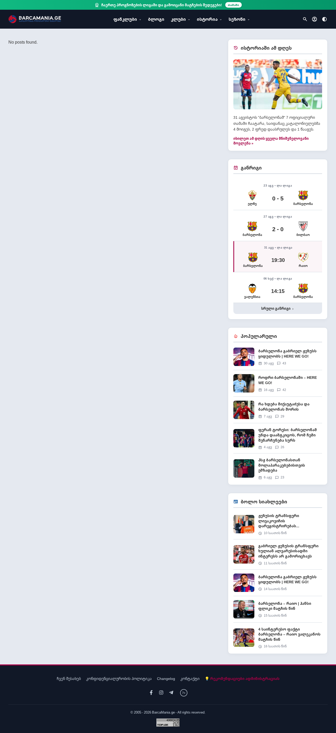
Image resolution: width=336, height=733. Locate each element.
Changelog (166, 678)
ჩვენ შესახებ (69, 678)
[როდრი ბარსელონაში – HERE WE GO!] (277, 385)
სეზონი (237, 19)
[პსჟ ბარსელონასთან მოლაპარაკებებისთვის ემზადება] (277, 468)
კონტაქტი (190, 678)
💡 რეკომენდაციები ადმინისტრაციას (242, 678)
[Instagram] (161, 692)
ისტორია (207, 19)
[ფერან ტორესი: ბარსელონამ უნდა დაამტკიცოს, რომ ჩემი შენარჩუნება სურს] (277, 440)
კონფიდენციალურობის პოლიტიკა (119, 678)
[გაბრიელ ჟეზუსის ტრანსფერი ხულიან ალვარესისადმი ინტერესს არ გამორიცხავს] (277, 556)
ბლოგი (156, 19)
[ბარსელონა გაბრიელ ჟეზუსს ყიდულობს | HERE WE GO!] (277, 359)
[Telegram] (171, 692)
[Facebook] (151, 692)
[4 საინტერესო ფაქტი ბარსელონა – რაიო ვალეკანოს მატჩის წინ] (277, 638)
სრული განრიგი (278, 308)
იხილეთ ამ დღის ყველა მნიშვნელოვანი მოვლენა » (271, 141)
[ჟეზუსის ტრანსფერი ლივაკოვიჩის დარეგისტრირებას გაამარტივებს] (277, 526)
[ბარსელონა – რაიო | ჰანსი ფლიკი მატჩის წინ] (277, 611)
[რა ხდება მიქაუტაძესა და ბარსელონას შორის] (277, 412)
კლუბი (178, 19)
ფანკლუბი (125, 19)
